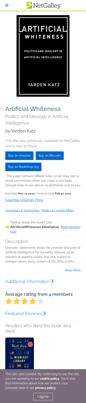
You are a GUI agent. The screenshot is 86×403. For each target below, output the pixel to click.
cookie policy (49, 378)
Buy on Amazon (19, 155)
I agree (43, 396)
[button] (19, 361)
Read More (73, 270)
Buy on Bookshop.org (23, 167)
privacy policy (45, 388)
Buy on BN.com (50, 155)
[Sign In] (7, 5)
